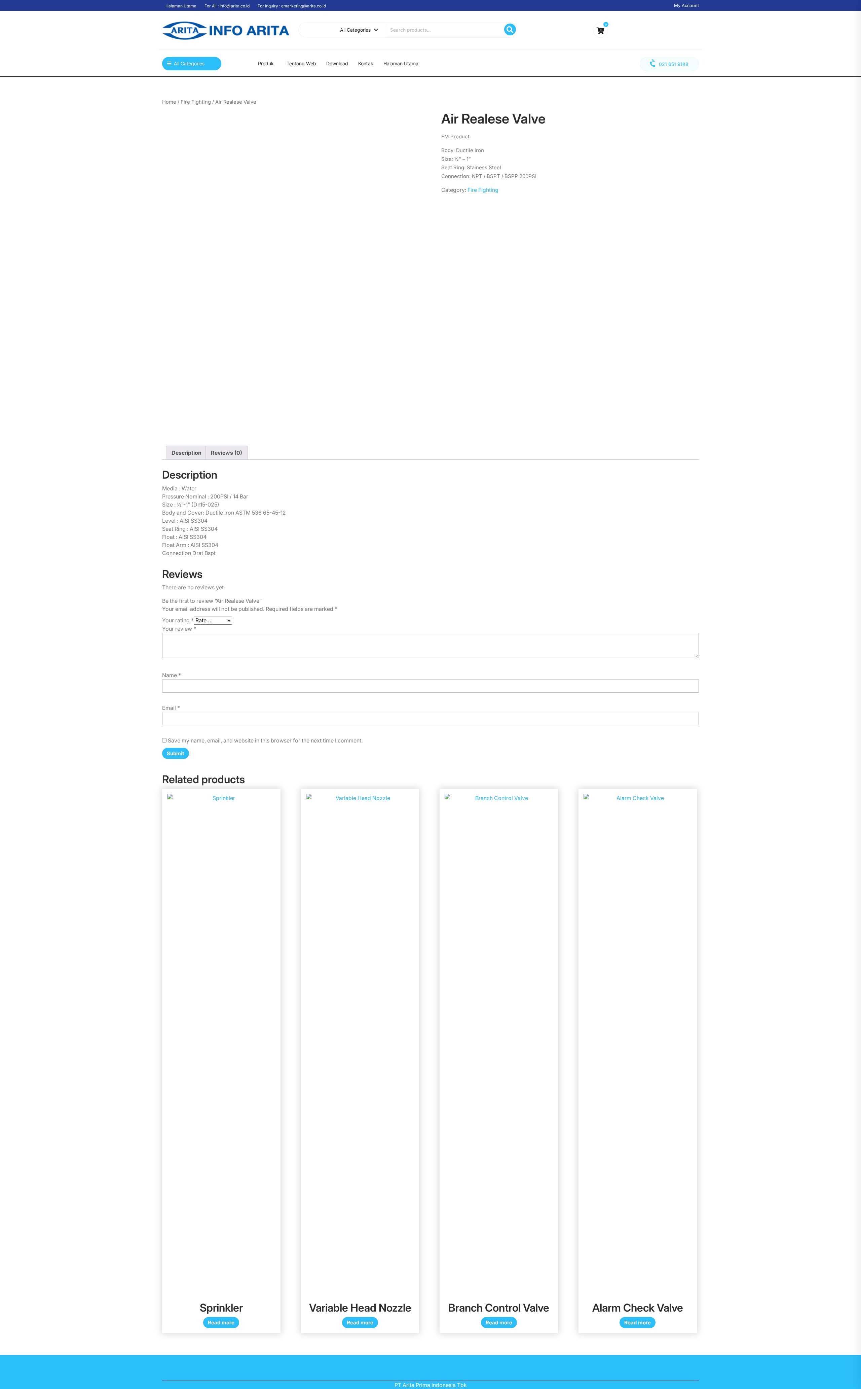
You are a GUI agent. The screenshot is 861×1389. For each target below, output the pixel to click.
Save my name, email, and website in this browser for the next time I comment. (265, 740)
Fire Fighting (196, 102)
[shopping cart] (600, 31)
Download (337, 63)
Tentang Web (301, 63)
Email (171, 707)
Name (171, 675)
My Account (686, 5)
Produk (266, 63)
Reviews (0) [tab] (226, 452)
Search (510, 29)
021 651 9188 (673, 64)
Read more (221, 1322)
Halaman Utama (180, 5)
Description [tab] (186, 452)
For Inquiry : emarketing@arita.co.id (292, 5)
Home (169, 102)
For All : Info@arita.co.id (227, 5)
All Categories (355, 30)
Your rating (178, 620)
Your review (179, 628)
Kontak (365, 63)
